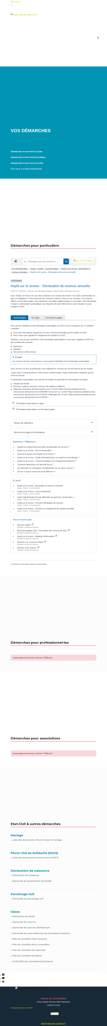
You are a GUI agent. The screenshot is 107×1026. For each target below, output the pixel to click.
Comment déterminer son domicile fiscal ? (35, 464)
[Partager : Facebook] (3, 975)
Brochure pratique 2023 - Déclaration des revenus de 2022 (42, 530)
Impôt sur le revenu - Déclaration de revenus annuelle (53, 272)
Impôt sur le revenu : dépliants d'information (36, 536)
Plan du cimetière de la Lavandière (30, 944)
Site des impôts (24, 525)
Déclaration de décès (23, 916)
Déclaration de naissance (25, 875)
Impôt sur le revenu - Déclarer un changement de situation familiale (45, 508)
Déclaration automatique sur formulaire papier (35, 409)
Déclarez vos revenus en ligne (30, 542)
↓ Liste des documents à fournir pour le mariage (36, 840)
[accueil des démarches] (16, 261)
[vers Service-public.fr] (83, 261)
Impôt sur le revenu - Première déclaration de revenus (40, 503)
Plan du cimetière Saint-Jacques (29, 939)
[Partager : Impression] (3, 982)
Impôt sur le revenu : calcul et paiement (34, 491)
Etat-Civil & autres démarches (26, 169)
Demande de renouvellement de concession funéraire (40, 933)
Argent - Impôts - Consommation (44, 268)
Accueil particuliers (20, 268)
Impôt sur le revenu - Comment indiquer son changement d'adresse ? (46, 461)
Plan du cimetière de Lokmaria (28, 950)
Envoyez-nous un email (21, 1008)
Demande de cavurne (23, 922)
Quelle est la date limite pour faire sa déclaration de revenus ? (43, 447)
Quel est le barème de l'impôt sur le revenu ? (36, 454)
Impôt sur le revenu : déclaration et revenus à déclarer (40, 486)
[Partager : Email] (3, 978)
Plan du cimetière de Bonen (26, 955)
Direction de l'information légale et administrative (29, 564)
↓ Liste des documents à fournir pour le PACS (35, 857)
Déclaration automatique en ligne (29, 403)
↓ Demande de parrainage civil (27, 898)
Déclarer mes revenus (27, 548)
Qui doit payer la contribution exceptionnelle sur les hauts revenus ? (46, 468)
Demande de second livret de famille (31, 881)
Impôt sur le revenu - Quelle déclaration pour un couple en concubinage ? (48, 457)
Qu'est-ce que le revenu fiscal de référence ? (36, 471)
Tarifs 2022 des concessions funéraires (32, 961)
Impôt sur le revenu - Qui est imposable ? (34, 450)
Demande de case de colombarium (30, 927)
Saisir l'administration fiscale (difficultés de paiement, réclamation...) (46, 497)
